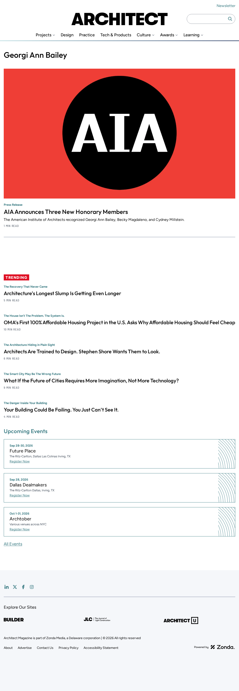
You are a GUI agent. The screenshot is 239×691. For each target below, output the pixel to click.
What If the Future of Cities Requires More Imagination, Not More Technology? (91, 380)
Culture (144, 35)
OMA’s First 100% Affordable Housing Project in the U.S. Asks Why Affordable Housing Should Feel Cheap (119, 322)
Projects (43, 35)
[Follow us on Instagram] (32, 587)
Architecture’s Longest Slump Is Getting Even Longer (62, 293)
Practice (87, 35)
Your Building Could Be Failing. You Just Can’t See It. (61, 409)
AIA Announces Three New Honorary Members (66, 212)
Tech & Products (115, 35)
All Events (13, 543)
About (8, 648)
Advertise (25, 648)
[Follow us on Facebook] (23, 587)
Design (67, 35)
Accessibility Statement (101, 648)
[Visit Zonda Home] (214, 647)
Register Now (20, 461)
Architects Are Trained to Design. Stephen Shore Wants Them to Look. (82, 351)
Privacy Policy (68, 648)
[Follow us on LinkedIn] (6, 587)
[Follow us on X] (15, 587)
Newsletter (226, 5)
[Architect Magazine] (119, 19)
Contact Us (45, 648)
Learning (191, 35)
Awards (167, 35)
